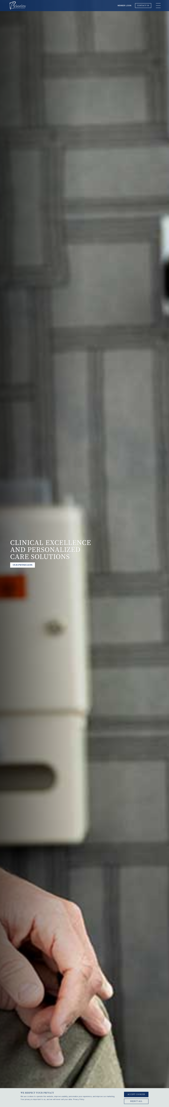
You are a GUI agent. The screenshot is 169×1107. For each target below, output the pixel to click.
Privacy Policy (78, 1099)
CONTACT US (143, 5)
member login (124, 6)
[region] (84, 1097)
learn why (20, 561)
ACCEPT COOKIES (136, 1094)
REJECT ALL (136, 1101)
